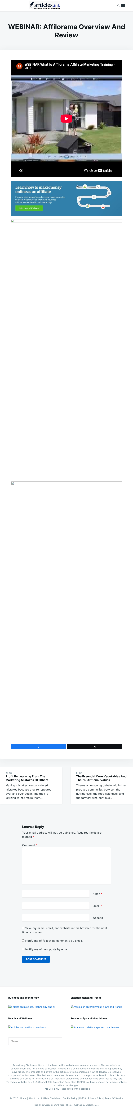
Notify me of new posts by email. (47, 949)
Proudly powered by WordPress (49, 1105)
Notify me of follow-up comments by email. (54, 940)
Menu (123, 5)
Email (97, 906)
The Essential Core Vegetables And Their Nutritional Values (101, 778)
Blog (9, 773)
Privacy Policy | (96, 1098)
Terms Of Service (114, 1098)
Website (97, 917)
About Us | (35, 1098)
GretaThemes (92, 1105)
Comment (29, 845)
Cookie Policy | (71, 1098)
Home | (24, 1098)
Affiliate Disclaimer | (52, 1098)
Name (97, 893)
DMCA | (83, 1098)
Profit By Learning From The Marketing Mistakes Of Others (27, 778)
